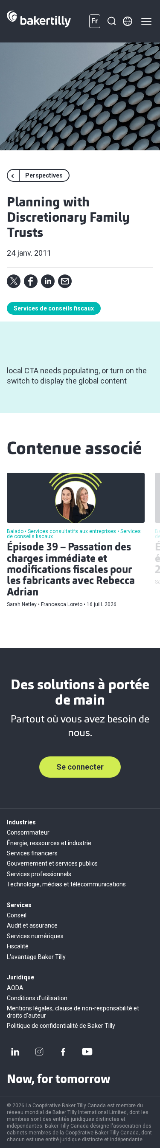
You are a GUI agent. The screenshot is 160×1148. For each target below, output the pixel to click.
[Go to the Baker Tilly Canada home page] (39, 21)
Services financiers (32, 853)
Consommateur (28, 832)
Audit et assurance (32, 925)
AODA (15, 987)
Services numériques (35, 936)
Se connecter (80, 766)
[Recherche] (111, 21)
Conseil (16, 915)
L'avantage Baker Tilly (36, 956)
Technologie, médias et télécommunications (66, 884)
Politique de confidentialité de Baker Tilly (61, 1025)
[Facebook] (63, 1051)
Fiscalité (18, 946)
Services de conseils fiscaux (54, 308)
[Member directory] (127, 21)
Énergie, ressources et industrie (49, 843)
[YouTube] (87, 1051)
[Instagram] (39, 1051)
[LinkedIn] (15, 1051)
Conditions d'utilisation (37, 998)
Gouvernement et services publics (52, 863)
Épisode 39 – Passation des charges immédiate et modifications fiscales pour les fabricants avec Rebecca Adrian (71, 570)
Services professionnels (39, 874)
